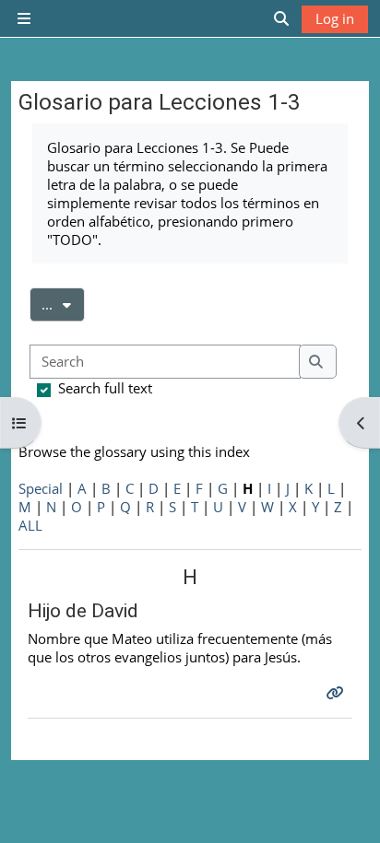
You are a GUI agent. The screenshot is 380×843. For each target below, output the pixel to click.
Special (40, 488)
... (63, 303)
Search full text (105, 388)
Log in (334, 18)
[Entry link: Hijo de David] (337, 693)
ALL (30, 525)
